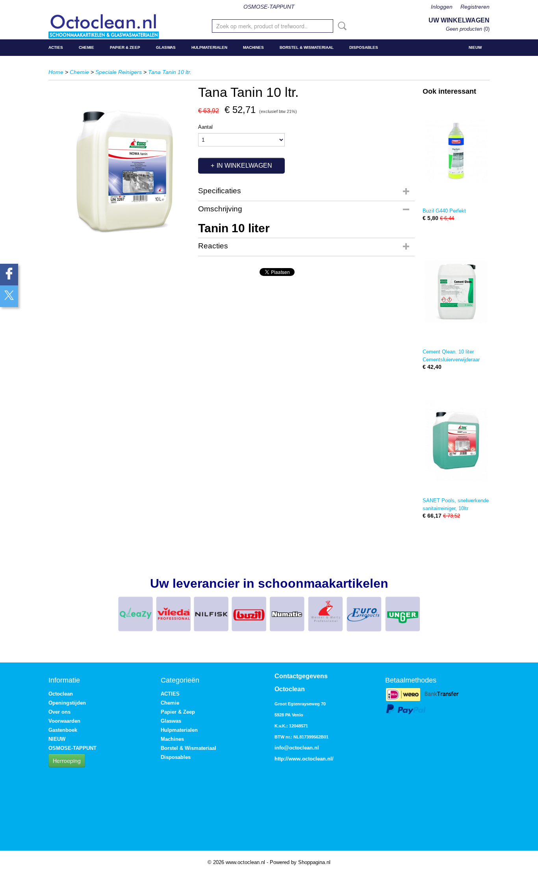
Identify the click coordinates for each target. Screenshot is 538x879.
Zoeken (341, 26)
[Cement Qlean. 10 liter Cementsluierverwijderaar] (456, 291)
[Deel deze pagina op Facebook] (9, 274)
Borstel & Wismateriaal (307, 47)
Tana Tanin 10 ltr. (169, 72)
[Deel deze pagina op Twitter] (9, 296)
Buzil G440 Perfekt (444, 211)
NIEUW (475, 47)
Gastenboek (62, 730)
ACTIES (55, 47)
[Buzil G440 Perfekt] (456, 150)
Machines (253, 47)
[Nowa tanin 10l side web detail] (119, 171)
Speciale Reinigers (118, 72)
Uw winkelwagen (459, 20)
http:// (282, 759)
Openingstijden (67, 703)
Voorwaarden (64, 721)
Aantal (205, 127)
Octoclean (60, 694)
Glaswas (166, 47)
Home (55, 72)
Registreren (475, 7)
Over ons (59, 712)
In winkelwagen (244, 165)
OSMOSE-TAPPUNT (269, 7)
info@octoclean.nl (297, 748)
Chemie (86, 47)
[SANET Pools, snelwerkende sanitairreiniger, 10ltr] (456, 440)
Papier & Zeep (125, 47)
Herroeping (67, 760)
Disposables (363, 47)
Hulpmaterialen (209, 47)
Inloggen (442, 7)
